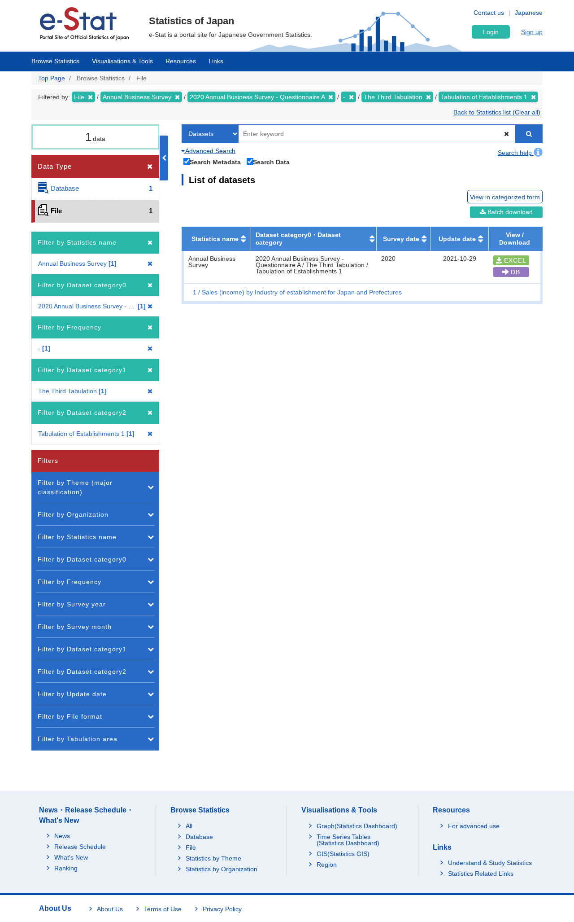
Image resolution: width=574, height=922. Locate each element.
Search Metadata (215, 161)
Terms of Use (163, 909)
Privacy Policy (222, 909)
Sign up (532, 31)
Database (199, 837)
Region (327, 864)
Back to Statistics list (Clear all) (496, 112)
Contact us (489, 12)
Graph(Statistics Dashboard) (357, 826)
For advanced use (474, 826)
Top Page (51, 78)
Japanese (529, 12)
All (189, 826)
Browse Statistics (55, 61)
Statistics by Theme (213, 858)
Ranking (66, 868)
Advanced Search (209, 151)
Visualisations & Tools (122, 61)
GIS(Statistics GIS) (343, 854)
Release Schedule (80, 846)
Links (216, 61)
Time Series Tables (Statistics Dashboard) (348, 840)
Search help (516, 152)
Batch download (509, 211)
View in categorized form (505, 197)
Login (491, 31)
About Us (110, 909)
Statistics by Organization (221, 869)
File (191, 847)
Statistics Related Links (480, 873)
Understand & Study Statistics (490, 863)
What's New (71, 857)
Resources (180, 61)
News (62, 836)
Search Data (271, 161)
